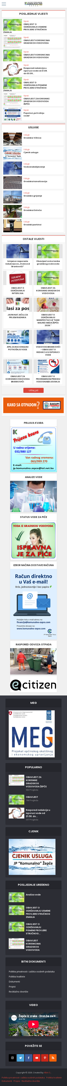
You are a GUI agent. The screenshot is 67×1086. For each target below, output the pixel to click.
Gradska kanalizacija (35, 181)
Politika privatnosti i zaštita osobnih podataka (32, 971)
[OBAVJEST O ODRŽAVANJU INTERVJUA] (17, 277)
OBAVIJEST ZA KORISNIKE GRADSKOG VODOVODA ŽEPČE (37, 101)
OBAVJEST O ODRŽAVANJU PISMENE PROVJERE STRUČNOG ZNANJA (25, 86)
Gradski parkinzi (32, 224)
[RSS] (53, 1058)
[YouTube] (36, 1058)
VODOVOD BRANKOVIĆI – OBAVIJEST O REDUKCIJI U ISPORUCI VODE (48, 350)
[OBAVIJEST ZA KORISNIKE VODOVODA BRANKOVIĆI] (17, 366)
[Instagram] (12, 1058)
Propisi (12, 986)
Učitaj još (33, 390)
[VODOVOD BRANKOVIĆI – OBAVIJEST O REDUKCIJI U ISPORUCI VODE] (48, 336)
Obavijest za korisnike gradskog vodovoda (48, 262)
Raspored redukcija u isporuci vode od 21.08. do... (38, 813)
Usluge (27, 135)
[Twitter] (20, 1058)
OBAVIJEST (32, 797)
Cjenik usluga (31, 152)
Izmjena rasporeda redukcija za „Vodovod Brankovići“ (17, 264)
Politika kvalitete (17, 976)
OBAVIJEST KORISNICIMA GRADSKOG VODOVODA (37, 42)
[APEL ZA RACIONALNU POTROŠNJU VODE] (17, 336)
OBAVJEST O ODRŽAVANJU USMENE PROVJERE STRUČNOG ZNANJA (25, 28)
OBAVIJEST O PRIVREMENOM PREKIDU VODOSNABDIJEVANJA (48, 379)
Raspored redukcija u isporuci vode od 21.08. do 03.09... (35, 71)
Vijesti (26, 21)
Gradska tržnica (32, 137)
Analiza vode (33, 894)
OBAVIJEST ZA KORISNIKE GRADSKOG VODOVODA (48, 290)
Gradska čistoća (33, 210)
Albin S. (47, 1072)
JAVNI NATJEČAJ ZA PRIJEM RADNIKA (17, 316)
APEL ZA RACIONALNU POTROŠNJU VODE (18, 348)
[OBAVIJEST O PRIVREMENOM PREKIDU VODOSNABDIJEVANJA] (48, 366)
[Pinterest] (44, 1058)
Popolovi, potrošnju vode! (34, 114)
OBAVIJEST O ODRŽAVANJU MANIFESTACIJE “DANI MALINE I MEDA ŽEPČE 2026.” (48, 320)
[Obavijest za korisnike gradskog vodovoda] (48, 250)
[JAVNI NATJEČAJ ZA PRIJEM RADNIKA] (17, 304)
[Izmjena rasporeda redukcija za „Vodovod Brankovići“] (17, 250)
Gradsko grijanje (33, 195)
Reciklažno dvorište (18, 991)
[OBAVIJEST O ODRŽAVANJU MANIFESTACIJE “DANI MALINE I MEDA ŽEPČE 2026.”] (48, 304)
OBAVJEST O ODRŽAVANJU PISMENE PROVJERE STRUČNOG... (36, 929)
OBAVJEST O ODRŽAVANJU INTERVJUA (18, 290)
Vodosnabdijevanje (34, 166)
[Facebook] (28, 1058)
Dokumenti (14, 981)
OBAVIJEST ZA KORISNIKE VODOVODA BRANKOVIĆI (18, 379)
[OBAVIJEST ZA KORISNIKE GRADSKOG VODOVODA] (48, 277)
